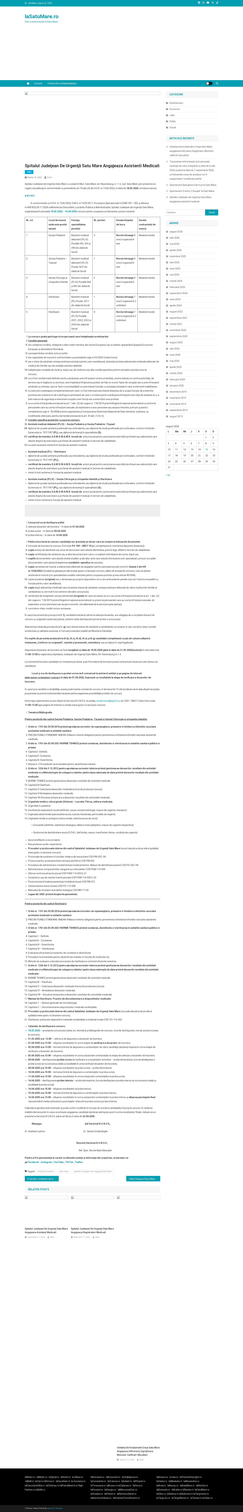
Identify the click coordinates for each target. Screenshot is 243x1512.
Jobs (29, 172)
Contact (38, 83)
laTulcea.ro (196, 1498)
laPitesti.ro (109, 1493)
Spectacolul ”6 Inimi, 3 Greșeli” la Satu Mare (192, 191)
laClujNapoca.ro (130, 1477)
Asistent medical (46, 1171)
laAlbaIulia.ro (175, 1481)
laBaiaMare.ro (187, 1485)
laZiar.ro (39, 1481)
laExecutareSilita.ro (35, 1485)
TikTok (69, 1162)
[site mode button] (209, 83)
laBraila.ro (177, 1489)
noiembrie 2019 (178, 398)
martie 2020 (176, 373)
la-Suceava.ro (78, 1481)
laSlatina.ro (173, 1493)
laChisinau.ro (52, 1485)
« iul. (168, 475)
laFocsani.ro (97, 1489)
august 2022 (176, 311)
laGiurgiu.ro (111, 1489)
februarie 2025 (177, 287)
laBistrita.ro (202, 1485)
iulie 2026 (175, 237)
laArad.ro (161, 1485)
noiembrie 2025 (178, 256)
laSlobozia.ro (186, 1493)
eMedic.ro (30, 1477)
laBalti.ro (40, 1489)
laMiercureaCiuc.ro (127, 1489)
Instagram (46, 1162)
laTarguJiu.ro (164, 1498)
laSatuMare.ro (42, 16)
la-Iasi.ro (173, 1477)
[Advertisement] (121, 55)
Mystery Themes (54, 1508)
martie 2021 (176, 324)
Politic (173, 121)
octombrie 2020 (178, 330)
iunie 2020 (175, 354)
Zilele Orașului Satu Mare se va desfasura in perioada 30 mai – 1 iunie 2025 (144, 1179)
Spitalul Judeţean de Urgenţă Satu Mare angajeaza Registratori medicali (44, 1179)
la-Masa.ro (77, 1477)
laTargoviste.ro (201, 1493)
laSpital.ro (54, 1477)
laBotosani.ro (163, 1489)
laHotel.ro (66, 1477)
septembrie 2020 (178, 336)
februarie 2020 (177, 379)
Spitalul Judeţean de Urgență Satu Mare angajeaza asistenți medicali (46, 1230)
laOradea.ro (97, 1493)
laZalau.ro (207, 1498)
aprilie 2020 (176, 367)
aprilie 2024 (176, 305)
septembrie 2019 (178, 410)
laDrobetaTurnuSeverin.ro (126, 1498)
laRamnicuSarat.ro (126, 1493)
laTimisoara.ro (98, 1485)
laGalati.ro (126, 1481)
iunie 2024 (175, 299)
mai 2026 (174, 244)
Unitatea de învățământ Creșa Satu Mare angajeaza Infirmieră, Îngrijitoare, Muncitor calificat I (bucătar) (138, 1451)
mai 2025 (174, 274)
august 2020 (176, 342)
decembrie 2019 (178, 391)
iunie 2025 (175, 268)
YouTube (58, 1162)
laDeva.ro (137, 1485)
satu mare (64, 1171)
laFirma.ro (49, 1481)
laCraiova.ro (113, 1481)
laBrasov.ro (162, 1477)
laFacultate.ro (63, 1481)
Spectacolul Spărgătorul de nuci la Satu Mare (193, 185)
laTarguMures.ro (180, 1498)
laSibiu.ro (161, 1493)
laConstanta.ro (98, 1481)
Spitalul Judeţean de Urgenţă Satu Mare (93, 1171)
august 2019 (176, 416)
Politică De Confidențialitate (62, 83)
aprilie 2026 (176, 250)
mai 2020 (174, 361)
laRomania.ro (97, 1477)
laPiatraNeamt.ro (69, 1485)
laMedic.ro (42, 1477)
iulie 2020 (175, 348)
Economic (175, 109)
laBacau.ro (173, 1485)
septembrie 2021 (178, 318)
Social (173, 127)
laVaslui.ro (162, 1481)
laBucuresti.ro (113, 1477)
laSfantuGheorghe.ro (191, 1477)
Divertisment (176, 103)
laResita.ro (188, 1489)
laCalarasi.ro (124, 1485)
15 (206, 449)
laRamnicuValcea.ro (101, 1498)
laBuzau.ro (112, 1485)
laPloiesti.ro (139, 1481)
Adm (49, 177)
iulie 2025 (175, 262)
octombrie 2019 (178, 404)
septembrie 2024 (178, 293)
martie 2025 (176, 281)
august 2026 (176, 231)
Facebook (33, 1162)
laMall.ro (29, 1481)
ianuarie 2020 (177, 385)
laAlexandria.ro (191, 1481)
